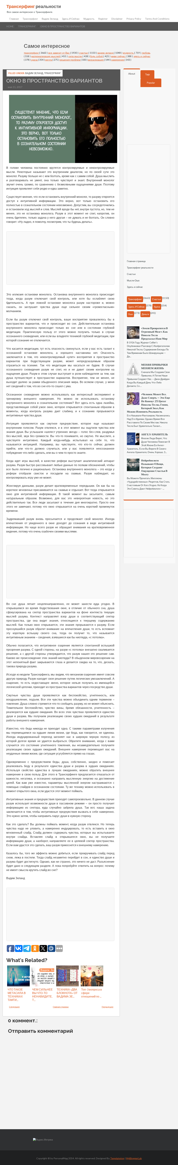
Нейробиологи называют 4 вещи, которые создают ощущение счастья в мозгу (154, 467)
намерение (118, 59)
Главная (14, 19)
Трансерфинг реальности (140, 267)
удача (34, 59)
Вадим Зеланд (50, 19)
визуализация (96, 59)
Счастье (131, 274)
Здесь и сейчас (71, 19)
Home (10, 26)
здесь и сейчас (142, 56)
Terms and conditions (157, 19)
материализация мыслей (46, 56)
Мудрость (88, 19)
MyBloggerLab (134, 1158)
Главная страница (60, 1007)
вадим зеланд (106, 52)
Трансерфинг (30, 19)
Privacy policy (133, 19)
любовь (146, 52)
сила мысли (75, 56)
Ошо (130, 314)
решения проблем (70, 59)
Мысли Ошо (133, 280)
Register (103, 19)
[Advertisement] (60, 257)
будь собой (96, 56)
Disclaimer (117, 19)
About (131, 73)
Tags (147, 74)
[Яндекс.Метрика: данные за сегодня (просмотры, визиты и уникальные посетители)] (43, 1139)
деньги (145, 314)
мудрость (128, 52)
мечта (48, 59)
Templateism (117, 1158)
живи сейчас (118, 56)
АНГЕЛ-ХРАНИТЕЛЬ (154, 434)
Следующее (14, 1007)
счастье (83, 52)
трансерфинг (27, 26)
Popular (151, 82)
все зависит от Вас (59, 52)
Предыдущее (107, 1007)
